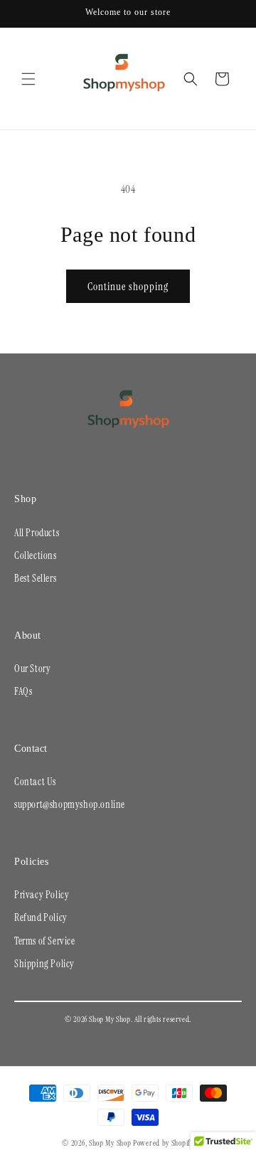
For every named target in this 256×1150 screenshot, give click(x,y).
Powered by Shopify (163, 1143)
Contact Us (35, 781)
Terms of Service (44, 941)
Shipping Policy (44, 963)
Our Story (32, 668)
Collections (35, 555)
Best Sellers (35, 578)
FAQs (23, 691)
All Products (36, 532)
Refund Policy (41, 917)
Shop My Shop (110, 1143)
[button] (28, 79)
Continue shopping (128, 286)
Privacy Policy (41, 894)
